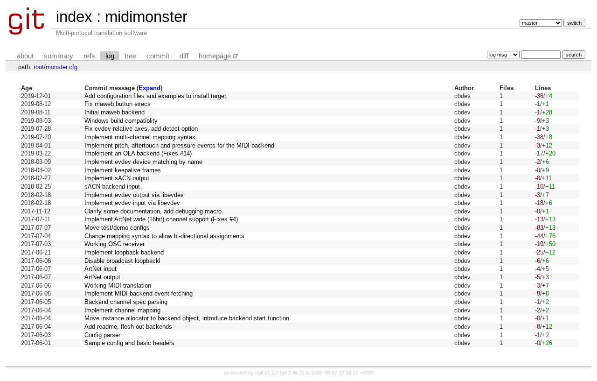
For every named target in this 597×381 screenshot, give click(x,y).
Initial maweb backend (114, 112)
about (25, 56)
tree (130, 56)
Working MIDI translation (117, 285)
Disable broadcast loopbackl (122, 260)
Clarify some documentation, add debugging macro (153, 211)
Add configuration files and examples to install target (155, 95)
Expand (149, 88)
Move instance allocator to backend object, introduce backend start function (186, 318)
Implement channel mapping (122, 310)
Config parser (102, 335)
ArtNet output (102, 277)
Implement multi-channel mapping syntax (139, 137)
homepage (215, 56)
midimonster (146, 16)
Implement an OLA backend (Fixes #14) (138, 153)
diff (184, 56)
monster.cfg (61, 67)
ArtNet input (100, 268)
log (109, 56)
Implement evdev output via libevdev (134, 194)
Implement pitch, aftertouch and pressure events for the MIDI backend (179, 145)
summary (58, 56)
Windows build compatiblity (121, 120)
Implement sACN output (116, 178)
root (39, 67)
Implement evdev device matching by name (143, 161)
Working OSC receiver (114, 243)
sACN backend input (112, 186)
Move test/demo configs (117, 227)
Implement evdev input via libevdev (132, 202)
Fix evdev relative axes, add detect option (141, 128)
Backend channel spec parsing (125, 301)
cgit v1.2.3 (266, 372)
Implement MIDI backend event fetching (138, 293)
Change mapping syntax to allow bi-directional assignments (164, 236)
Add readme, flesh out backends (128, 326)
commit (157, 56)
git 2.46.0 (292, 372)
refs (89, 56)
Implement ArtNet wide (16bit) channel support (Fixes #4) (161, 219)
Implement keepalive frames (122, 170)
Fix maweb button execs (117, 103)
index (74, 16)
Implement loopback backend (124, 252)
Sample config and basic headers (129, 342)
